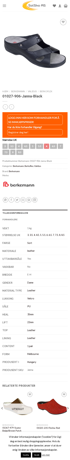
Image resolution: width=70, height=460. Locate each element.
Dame (30, 282)
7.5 (56, 235)
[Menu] (4, 6)
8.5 (62, 235)
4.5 (37, 235)
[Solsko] (34, 5)
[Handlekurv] (66, 5)
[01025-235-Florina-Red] (52, 406)
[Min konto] (60, 5)
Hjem (5, 91)
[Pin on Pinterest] (29, 200)
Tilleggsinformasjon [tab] (15, 213)
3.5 (31, 235)
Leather (31, 290)
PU (29, 306)
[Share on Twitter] (17, 200)
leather (31, 250)
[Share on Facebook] (11, 200)
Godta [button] (26, 455)
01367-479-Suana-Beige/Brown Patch (11, 429)
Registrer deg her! (18, 132)
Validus (32, 91)
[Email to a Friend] (23, 200)
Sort (29, 243)
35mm (30, 314)
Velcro (30, 298)
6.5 (50, 235)
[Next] (67, 415)
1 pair (30, 346)
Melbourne (33, 354)
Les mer (46, 454)
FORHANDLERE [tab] (9, 219)
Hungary (31, 362)
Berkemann (18, 91)
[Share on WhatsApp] (5, 200)
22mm (30, 322)
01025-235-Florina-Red (48, 428)
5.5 (43, 235)
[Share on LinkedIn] (34, 200)
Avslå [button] (36, 455)
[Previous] (2, 415)
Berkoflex (46, 91)
